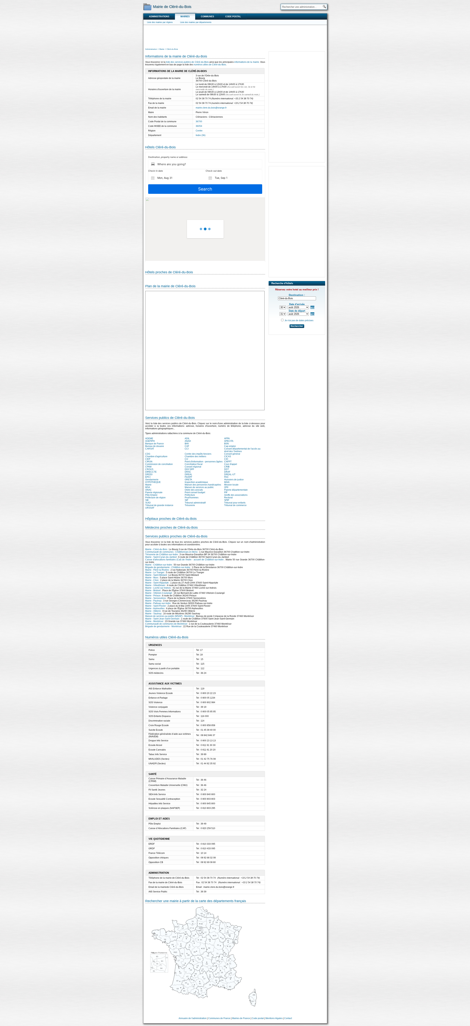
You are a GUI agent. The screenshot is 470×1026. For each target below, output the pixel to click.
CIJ (186, 459)
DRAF (227, 472)
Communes (207, 16)
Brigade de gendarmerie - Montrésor (163, 626)
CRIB (226, 466)
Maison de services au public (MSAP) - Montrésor (169, 616)
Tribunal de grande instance (159, 505)
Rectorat (228, 497)
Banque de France (154, 443)
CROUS (149, 469)
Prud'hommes (191, 497)
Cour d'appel (230, 464)
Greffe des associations (235, 495)
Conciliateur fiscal (194, 464)
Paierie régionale (153, 492)
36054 (199, 126)
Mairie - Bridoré (153, 590)
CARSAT (149, 448)
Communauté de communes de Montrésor (166, 624)
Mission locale (231, 484)
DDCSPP (189, 469)
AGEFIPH (150, 441)
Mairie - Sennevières (155, 598)
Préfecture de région (155, 497)
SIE (147, 500)
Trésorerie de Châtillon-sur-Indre (161, 554)
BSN (226, 443)
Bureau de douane (154, 446)
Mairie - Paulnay (153, 600)
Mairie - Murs (151, 577)
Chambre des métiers (195, 456)
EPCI (147, 477)
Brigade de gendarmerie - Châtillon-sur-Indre (167, 567)
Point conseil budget (195, 492)
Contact (288, 1018)
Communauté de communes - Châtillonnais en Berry (171, 552)
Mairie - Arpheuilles (154, 608)
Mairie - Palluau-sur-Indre (158, 603)
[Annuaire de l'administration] (147, 6)
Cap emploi (230, 446)
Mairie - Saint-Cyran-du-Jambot (161, 557)
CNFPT (228, 461)
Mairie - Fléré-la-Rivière (157, 570)
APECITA (228, 441)
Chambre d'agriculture (156, 456)
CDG (147, 454)
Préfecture (190, 495)
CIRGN (148, 461)
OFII (226, 487)
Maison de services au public (199, 487)
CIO (226, 459)
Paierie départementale (236, 490)
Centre (199, 130)
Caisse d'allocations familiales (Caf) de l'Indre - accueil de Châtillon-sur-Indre (184, 559)
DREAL (188, 474)
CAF (187, 446)
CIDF (147, 459)
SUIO (148, 502)
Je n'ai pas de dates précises (299, 320)
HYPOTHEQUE (153, 482)
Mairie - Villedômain (155, 585)
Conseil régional (193, 466)
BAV (187, 443)
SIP (186, 500)
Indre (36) (200, 135)
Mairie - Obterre (153, 611)
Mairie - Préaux (152, 595)
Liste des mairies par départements (196, 22)
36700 (199, 121)
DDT (226, 469)
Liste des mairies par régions (160, 22)
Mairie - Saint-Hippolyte (157, 582)
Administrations (159, 16)
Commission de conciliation (159, 464)
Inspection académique (196, 482)
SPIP (226, 500)
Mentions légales (274, 1018)
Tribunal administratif (195, 502)
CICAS (227, 456)
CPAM (148, 466)
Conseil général (232, 454)
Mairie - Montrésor (154, 621)
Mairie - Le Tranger (154, 572)
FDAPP (188, 477)
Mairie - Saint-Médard (156, 575)
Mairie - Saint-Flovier (155, 606)
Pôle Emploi (151, 495)
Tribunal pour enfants (234, 502)
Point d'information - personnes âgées (204, 461)
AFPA (227, 438)
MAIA (226, 482)
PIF (225, 492)
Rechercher (297, 326)
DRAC (188, 472)
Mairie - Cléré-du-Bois (156, 549)
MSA (147, 487)
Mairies (185, 16)
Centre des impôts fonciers (198, 454)
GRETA (188, 479)
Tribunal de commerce (235, 505)
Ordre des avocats (194, 490)
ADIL (187, 438)
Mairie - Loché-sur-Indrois (158, 588)
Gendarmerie (151, 479)
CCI (187, 448)
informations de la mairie (246, 62)
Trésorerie (190, 505)
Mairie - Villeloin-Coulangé (158, 593)
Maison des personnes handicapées (203, 484)
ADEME (149, 438)
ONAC (148, 490)
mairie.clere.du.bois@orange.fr (211, 107)
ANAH (188, 441)
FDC (226, 477)
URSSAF (149, 508)
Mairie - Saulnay (153, 613)
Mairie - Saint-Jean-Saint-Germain (162, 618)
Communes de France (219, 1018)
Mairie (148, 484)
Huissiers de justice (234, 479)
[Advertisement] (235, 36)
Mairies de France (241, 1018)
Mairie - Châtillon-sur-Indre (158, 564)
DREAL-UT (229, 474)
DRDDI (148, 474)
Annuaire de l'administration (193, 1018)
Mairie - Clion (152, 580)
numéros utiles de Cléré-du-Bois (210, 64)
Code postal (233, 16)
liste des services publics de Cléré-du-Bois (187, 62)
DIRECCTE (151, 472)
